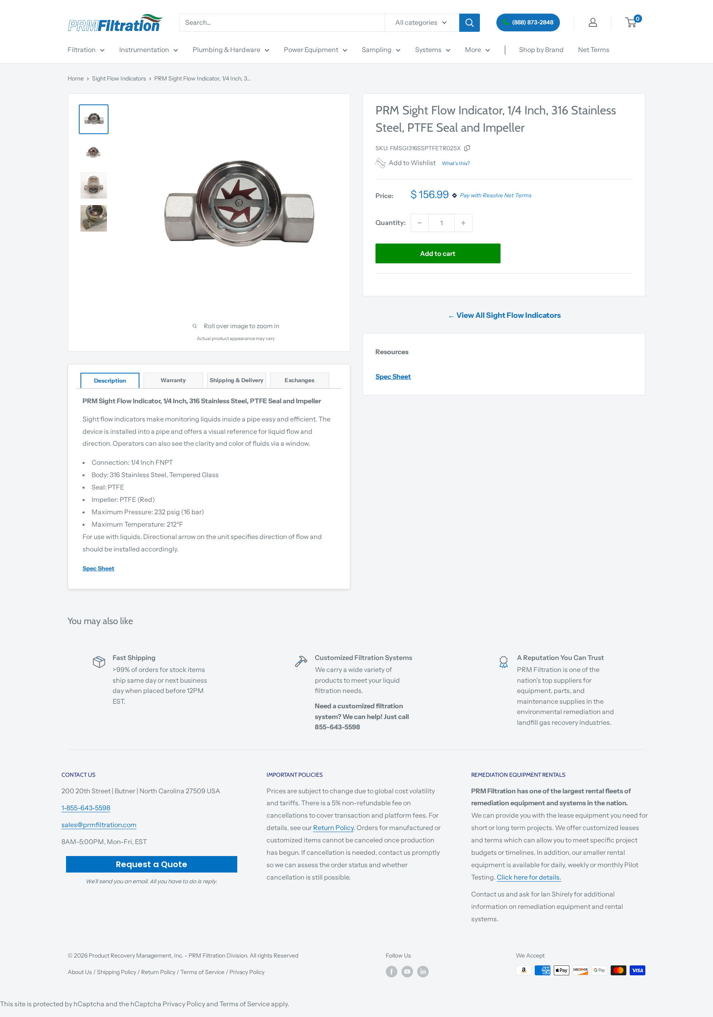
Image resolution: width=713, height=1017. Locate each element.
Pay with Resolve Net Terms (495, 196)
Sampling (377, 49)
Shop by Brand (541, 49)
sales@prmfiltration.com (99, 825)
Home (76, 78)
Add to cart (438, 253)
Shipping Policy (116, 972)
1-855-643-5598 (85, 808)
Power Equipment (311, 49)
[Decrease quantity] (419, 223)
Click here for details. (529, 877)
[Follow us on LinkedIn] (423, 971)
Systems (428, 49)
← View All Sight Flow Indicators (504, 315)
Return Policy (333, 827)
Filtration (82, 49)
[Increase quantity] (463, 223)
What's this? (456, 163)
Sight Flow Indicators (119, 78)
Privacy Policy (246, 972)
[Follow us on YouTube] (407, 971)
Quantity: (390, 222)
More (473, 49)
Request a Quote (151, 864)
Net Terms (593, 49)
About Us (80, 972)
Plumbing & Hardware (226, 49)
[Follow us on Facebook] (391, 971)
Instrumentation (144, 49)
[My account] (593, 22)
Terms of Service (202, 972)
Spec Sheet (393, 376)
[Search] (469, 23)
